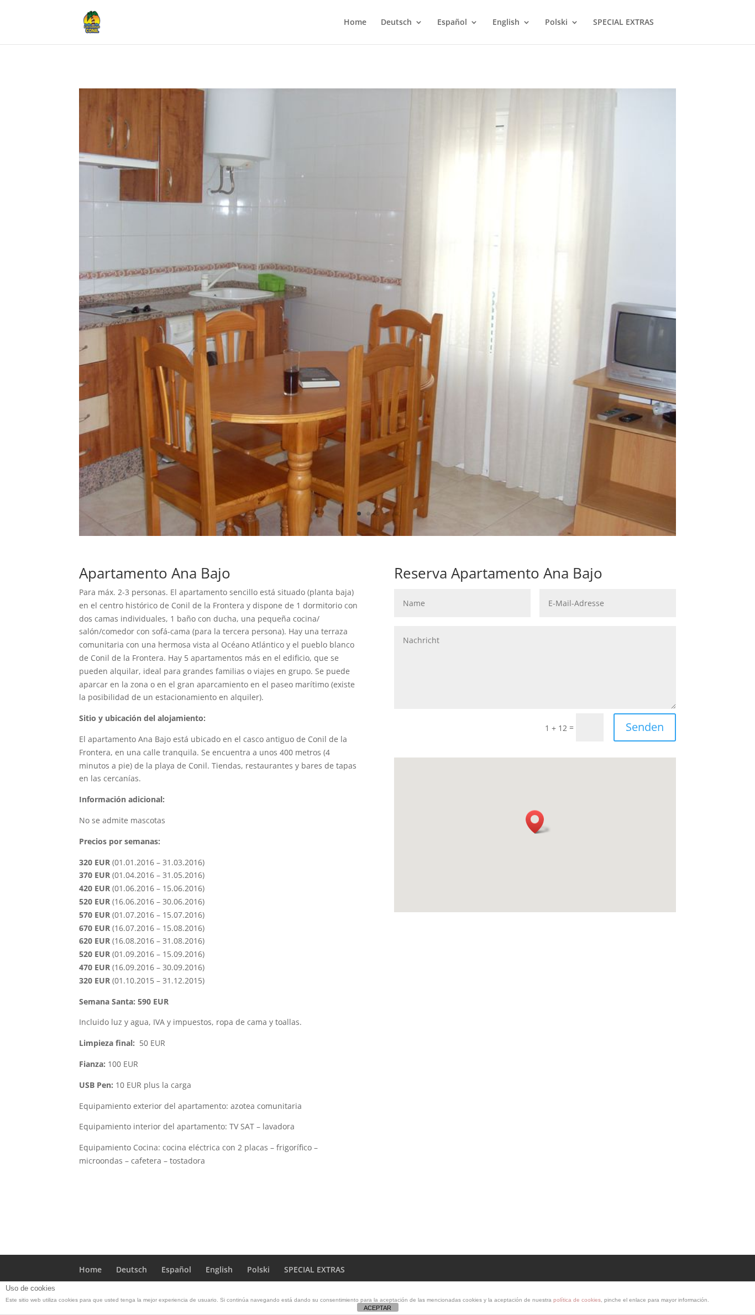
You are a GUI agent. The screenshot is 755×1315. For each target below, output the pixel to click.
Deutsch (396, 22)
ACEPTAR (377, 1308)
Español (452, 22)
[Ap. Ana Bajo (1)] (377, 533)
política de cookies (577, 1300)
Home (355, 22)
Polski (556, 22)
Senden (645, 726)
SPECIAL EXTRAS (623, 22)
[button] (538, 822)
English (506, 22)
